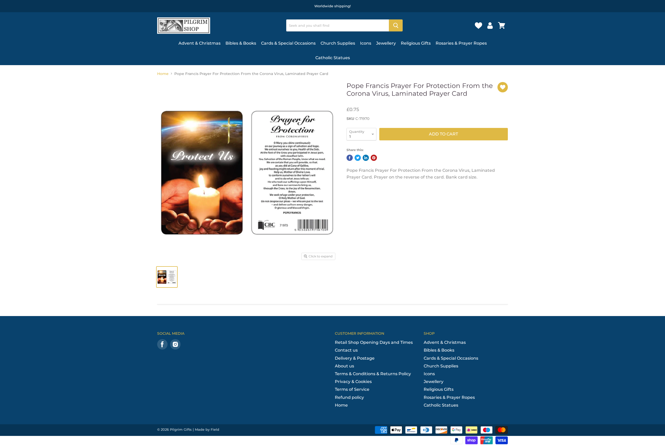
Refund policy (349, 397)
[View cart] (501, 25)
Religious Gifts (416, 43)
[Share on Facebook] (350, 158)
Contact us (346, 350)
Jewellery (386, 43)
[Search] (396, 25)
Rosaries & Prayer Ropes (461, 43)
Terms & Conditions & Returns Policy (373, 373)
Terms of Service (352, 389)
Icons (365, 43)
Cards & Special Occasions (288, 43)
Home (163, 74)
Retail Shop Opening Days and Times (374, 342)
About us (344, 366)
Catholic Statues (332, 57)
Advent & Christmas (199, 43)
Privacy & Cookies (353, 381)
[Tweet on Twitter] (358, 158)
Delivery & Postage (355, 358)
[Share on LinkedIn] (366, 158)
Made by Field (207, 429)
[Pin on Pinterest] (374, 158)
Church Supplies (338, 43)
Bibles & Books (240, 43)
